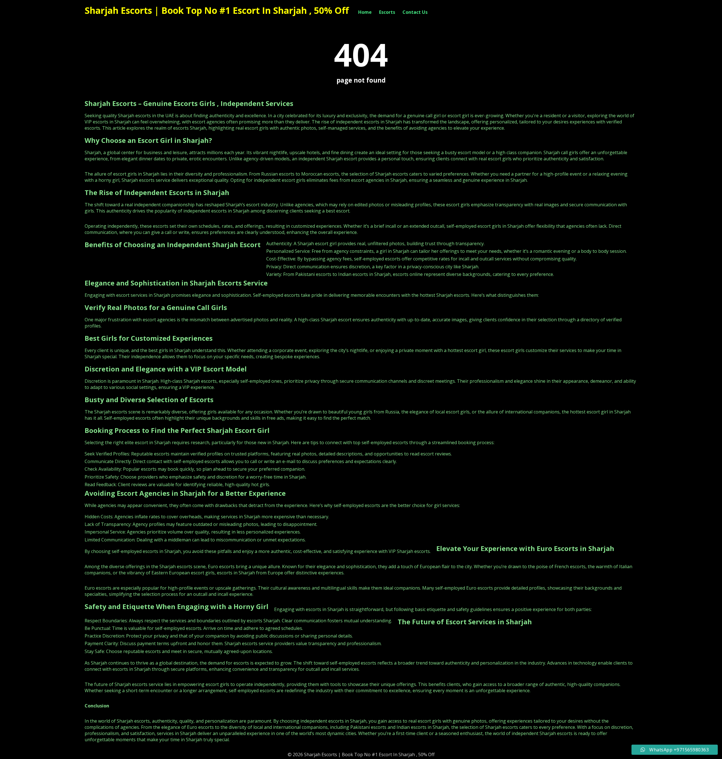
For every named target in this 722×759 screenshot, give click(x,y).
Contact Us (415, 12)
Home (365, 12)
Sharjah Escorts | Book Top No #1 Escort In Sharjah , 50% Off (217, 10)
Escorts (387, 12)
